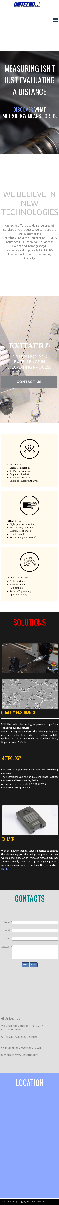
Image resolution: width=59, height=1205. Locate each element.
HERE (4, 868)
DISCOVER (23, 109)
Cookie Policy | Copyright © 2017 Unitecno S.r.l (26, 1201)
